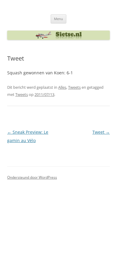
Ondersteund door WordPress (32, 177)
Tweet (101, 132)
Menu (58, 18)
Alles (62, 87)
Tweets (74, 87)
